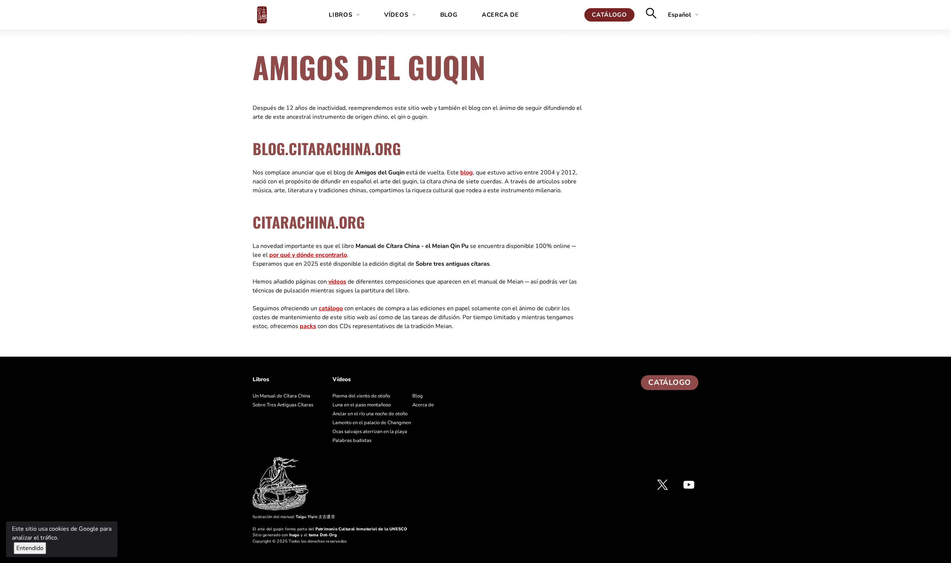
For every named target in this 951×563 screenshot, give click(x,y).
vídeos (337, 282)
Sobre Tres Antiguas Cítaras (283, 405)
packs (308, 326)
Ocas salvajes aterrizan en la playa (369, 431)
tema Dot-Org (323, 535)
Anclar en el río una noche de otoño (370, 413)
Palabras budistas (351, 440)
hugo (294, 535)
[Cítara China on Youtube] (688, 485)
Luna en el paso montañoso (361, 405)
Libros (341, 15)
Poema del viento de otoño (361, 396)
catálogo (331, 308)
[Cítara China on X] (662, 484)
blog (466, 172)
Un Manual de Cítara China (281, 396)
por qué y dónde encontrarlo (308, 255)
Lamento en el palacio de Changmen (371, 422)
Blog (449, 15)
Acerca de (500, 15)
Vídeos (396, 15)
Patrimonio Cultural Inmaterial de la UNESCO (361, 529)
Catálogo (609, 15)
